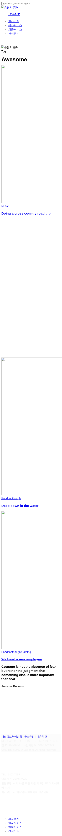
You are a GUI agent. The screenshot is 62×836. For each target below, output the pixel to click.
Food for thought (11, 498)
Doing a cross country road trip (26, 213)
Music (5, 206)
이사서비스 (15, 822)
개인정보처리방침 (11, 736)
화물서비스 (15, 827)
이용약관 (42, 736)
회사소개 (13, 818)
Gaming (26, 652)
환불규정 (29, 736)
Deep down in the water (19, 506)
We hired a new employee (21, 659)
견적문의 (13, 831)
